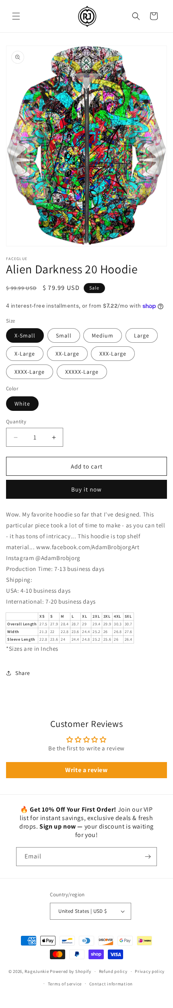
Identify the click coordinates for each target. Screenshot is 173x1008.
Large (141, 335)
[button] (16, 16)
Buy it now (86, 489)
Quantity (16, 421)
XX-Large (67, 353)
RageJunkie (37, 971)
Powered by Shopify (70, 971)
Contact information (111, 984)
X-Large (24, 353)
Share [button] (22, 673)
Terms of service (65, 984)
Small (64, 335)
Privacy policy (150, 971)
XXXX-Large (29, 371)
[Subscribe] (148, 856)
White (22, 403)
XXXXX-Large (82, 371)
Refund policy (113, 971)
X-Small (24, 335)
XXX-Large (112, 353)
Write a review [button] (86, 770)
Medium (102, 335)
